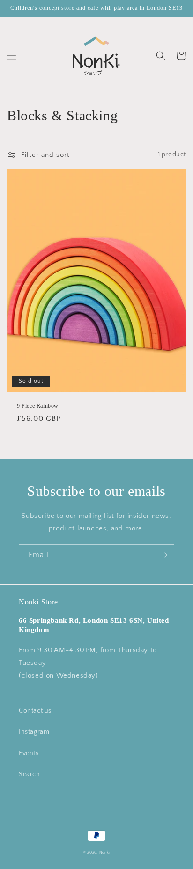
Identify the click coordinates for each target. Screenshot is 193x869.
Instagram (34, 732)
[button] (11, 55)
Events (29, 753)
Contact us (35, 710)
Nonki (105, 852)
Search (29, 774)
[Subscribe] (163, 555)
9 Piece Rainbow (38, 406)
